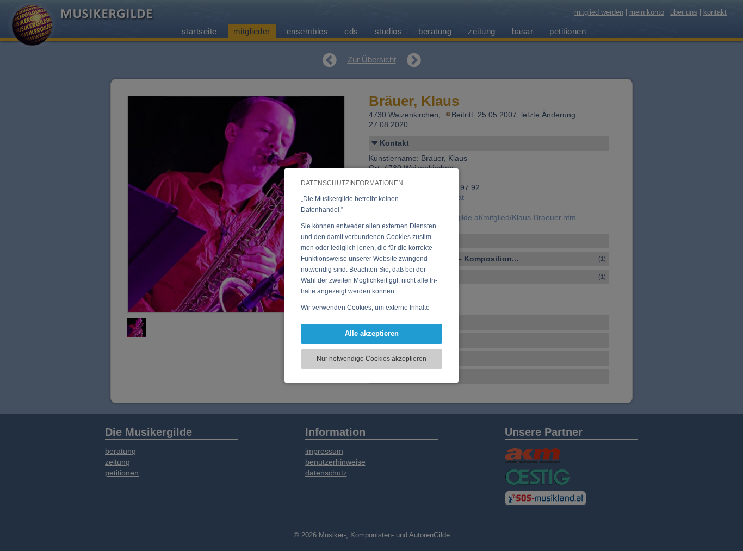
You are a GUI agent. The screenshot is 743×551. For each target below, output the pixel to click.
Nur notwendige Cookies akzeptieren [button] (371, 358)
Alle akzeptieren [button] (372, 333)
